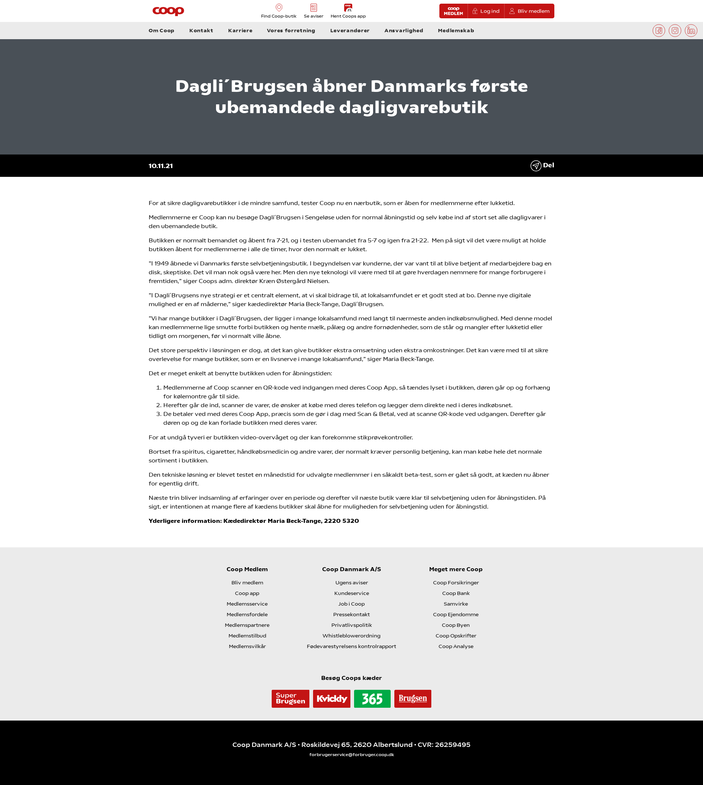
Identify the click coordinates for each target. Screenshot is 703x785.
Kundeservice (351, 593)
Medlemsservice (247, 604)
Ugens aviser (351, 582)
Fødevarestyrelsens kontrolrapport (351, 646)
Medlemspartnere (247, 625)
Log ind (489, 11)
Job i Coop (351, 604)
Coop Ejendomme (456, 614)
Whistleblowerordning (351, 636)
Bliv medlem (534, 11)
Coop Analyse (456, 646)
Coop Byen (456, 625)
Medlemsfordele (247, 614)
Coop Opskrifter (456, 636)
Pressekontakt (351, 614)
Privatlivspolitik (351, 625)
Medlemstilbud (247, 636)
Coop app (247, 593)
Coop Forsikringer (456, 582)
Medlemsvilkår (247, 646)
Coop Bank (456, 593)
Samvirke (456, 604)
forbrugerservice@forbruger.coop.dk (351, 754)
